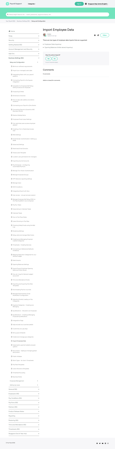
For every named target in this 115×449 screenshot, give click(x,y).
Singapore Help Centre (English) (97, 4)
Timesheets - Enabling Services (22, 245)
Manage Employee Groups (20, 174)
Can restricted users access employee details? (24, 124)
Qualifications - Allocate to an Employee (25, 310)
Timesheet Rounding (19, 372)
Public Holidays (17, 356)
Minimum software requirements (22, 66)
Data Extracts (17, 260)
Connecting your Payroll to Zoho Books (24, 105)
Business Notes (17, 377)
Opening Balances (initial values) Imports (58, 47)
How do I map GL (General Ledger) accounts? (23, 274)
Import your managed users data (22, 70)
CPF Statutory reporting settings (22, 179)
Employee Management (17, 381)
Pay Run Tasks (17, 205)
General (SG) (13, 389)
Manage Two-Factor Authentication (23, 170)
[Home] (14, 4)
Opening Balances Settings (21, 264)
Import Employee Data (19, 341)
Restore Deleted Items (19, 115)
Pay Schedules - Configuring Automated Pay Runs (21, 165)
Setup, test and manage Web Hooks (23, 235)
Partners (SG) (13, 407)
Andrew (49, 34)
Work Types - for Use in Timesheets (23, 360)
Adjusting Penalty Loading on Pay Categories (23, 300)
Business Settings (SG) (23, 21)
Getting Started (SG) (15, 45)
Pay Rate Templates (18, 364)
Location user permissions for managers (25, 156)
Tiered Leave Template (19, 152)
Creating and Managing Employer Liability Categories (23, 239)
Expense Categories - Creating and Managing (23, 305)
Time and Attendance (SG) (17, 425)
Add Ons (11, 53)
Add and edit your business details (23, 324)
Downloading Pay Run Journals (22, 289)
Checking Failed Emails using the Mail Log (24, 226)
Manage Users (17, 183)
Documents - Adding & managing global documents (25, 351)
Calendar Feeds (17, 213)
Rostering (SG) (13, 420)
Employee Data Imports (52, 44)
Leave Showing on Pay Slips (21, 221)
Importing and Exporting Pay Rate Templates (23, 284)
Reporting (12, 416)
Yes (48, 58)
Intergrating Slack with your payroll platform (23, 75)
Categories (31, 4)
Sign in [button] (79, 4)
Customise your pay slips (20, 328)
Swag (10, 36)
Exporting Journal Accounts (21, 161)
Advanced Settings (18, 144)
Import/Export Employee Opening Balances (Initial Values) (23, 269)
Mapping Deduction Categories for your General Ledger (24, 255)
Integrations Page (18, 320)
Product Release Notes (16, 411)
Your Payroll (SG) (10, 21)
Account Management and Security (20, 49)
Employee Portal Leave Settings (22, 119)
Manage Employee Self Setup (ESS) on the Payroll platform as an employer (24, 200)
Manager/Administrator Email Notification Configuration (21, 294)
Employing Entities (18, 91)
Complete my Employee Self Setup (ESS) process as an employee (23, 86)
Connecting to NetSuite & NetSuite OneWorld (23, 249)
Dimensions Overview (19, 95)
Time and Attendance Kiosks (21, 280)
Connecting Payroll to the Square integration (22, 80)
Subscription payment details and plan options (24, 345)
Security (11, 40)
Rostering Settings (18, 231)
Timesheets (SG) (14, 429)
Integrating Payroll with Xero (21, 191)
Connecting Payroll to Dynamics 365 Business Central (23, 110)
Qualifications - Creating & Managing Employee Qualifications (24, 315)
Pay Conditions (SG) (15, 398)
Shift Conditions (17, 187)
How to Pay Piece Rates (20, 217)
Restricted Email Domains (20, 148)
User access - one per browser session (24, 195)
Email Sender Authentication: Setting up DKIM (25, 139)
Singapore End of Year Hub (18, 433)
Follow (105, 35)
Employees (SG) (14, 394)
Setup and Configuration (38, 21)
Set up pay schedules (19, 332)
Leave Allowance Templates (21, 368)
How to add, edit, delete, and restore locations (23, 100)
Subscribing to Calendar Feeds (22, 209)
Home (13, 31)
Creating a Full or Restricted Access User (23, 129)
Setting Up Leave (15, 385)
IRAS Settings (17, 134)
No (55, 58)
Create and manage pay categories (23, 337)
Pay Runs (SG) (13, 402)
